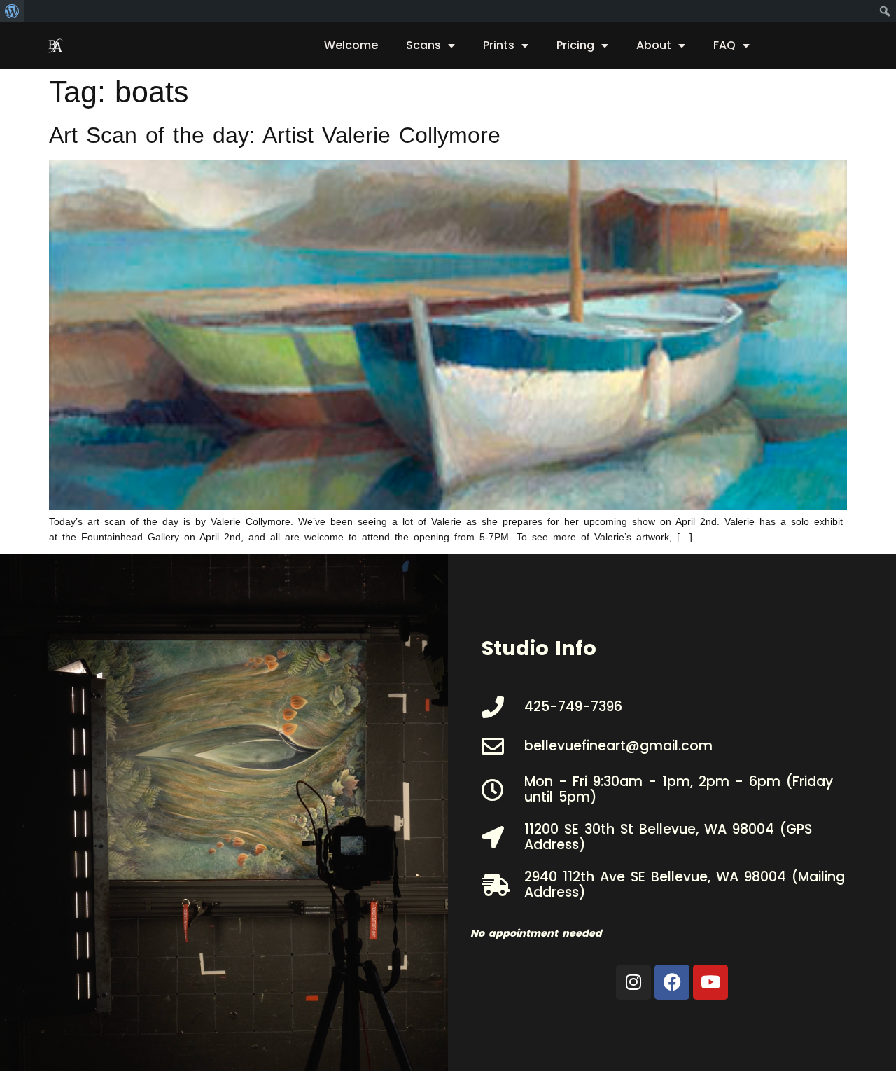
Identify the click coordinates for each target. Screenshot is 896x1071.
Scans (423, 45)
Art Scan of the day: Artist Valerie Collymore (274, 135)
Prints (498, 45)
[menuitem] (12, 11)
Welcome (351, 45)
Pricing (575, 45)
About (653, 45)
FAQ (724, 45)
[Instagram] (633, 982)
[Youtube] (710, 982)
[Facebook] (672, 982)
